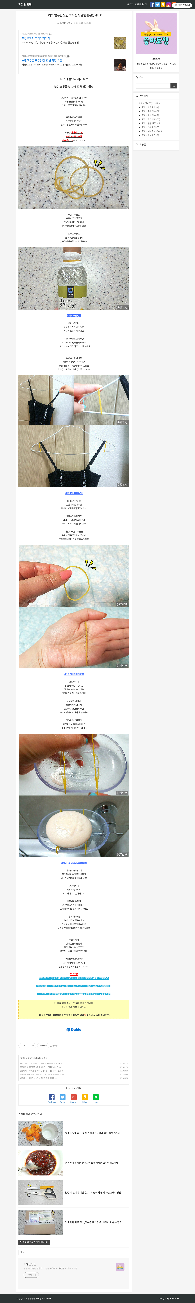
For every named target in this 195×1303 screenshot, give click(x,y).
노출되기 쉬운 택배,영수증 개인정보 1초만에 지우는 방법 (40, 1075)
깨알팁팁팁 (25, 5)
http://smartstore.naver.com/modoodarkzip (43, 56)
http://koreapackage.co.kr (34, 34)
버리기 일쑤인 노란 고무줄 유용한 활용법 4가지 (74, 15)
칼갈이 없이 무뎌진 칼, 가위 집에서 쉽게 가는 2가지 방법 (40, 1071)
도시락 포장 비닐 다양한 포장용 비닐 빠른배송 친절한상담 (50, 42)
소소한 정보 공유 (149, 103)
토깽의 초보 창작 (150, 135)
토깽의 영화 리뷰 (150, 115)
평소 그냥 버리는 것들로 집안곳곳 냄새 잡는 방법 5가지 (40, 1064)
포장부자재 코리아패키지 (36, 38)
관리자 (130, 4)
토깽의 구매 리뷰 (151, 111)
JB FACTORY (174, 1298)
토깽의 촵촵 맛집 (150, 123)
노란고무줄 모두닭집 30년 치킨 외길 (42, 60)
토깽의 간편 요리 (151, 127)
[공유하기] (29, 1045)
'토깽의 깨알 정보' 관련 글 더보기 (34, 1242)
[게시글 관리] (33, 1045)
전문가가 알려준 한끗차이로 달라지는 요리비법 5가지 (39, 1067)
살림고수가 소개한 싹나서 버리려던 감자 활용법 (37, 1078)
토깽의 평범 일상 (150, 107)
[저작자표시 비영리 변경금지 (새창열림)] (53, 1045)
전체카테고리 (141, 4)
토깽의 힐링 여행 (150, 119)
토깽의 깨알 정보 (66, 23)
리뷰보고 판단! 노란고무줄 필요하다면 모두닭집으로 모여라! (52, 64)
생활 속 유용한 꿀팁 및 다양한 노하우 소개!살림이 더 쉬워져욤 (50, 1268)
